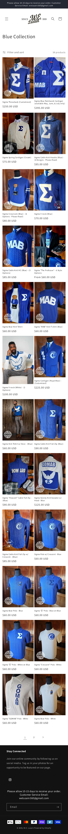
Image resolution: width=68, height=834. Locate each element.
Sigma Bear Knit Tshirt (12, 326)
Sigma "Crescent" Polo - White (47, 664)
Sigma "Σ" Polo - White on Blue (16, 664)
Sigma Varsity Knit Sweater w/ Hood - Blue (48, 499)
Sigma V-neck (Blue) (43, 214)
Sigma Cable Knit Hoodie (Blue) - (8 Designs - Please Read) (49, 158)
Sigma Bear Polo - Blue (12, 610)
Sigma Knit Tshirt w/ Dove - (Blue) (17, 444)
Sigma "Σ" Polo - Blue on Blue (47, 610)
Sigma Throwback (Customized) (16, 102)
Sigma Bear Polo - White (45, 718)
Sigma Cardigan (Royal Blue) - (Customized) (47, 382)
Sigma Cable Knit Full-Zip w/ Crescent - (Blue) (15, 555)
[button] (6, 18)
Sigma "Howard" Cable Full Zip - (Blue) (17, 499)
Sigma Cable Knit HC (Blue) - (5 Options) (16, 271)
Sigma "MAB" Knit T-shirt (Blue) (48, 326)
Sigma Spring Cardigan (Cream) (16, 157)
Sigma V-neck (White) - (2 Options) (13, 388)
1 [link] (25, 737)
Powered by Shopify (42, 828)
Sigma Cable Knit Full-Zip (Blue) (48, 444)
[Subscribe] (57, 807)
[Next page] (43, 737)
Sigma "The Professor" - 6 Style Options (48, 271)
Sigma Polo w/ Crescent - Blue (47, 554)
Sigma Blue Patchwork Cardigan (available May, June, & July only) (49, 102)
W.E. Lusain (29, 828)
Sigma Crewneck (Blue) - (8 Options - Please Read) (14, 215)
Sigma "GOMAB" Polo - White (15, 718)
